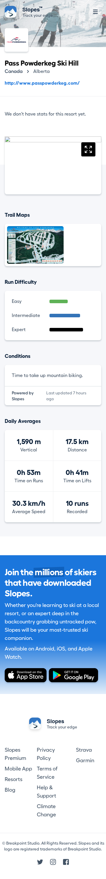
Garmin (85, 760)
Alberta (41, 71)
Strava (84, 750)
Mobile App (18, 768)
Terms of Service (47, 773)
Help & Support (46, 791)
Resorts (13, 779)
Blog (10, 790)
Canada (14, 71)
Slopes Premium (15, 754)
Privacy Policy (46, 754)
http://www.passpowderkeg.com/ (42, 83)
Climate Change (46, 810)
